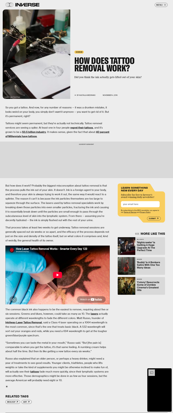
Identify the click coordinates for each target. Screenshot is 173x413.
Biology (11, 402)
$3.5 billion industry (34, 132)
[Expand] (150, 370)
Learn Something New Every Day (134, 189)
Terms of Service (130, 212)
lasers (94, 313)
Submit (152, 218)
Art (25, 402)
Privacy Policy (145, 212)
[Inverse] (27, 5)
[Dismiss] (169, 370)
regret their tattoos (81, 127)
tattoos (34, 371)
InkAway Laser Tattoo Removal (23, 322)
